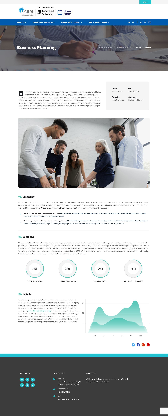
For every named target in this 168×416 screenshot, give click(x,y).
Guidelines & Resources (43, 22)
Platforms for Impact (98, 22)
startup (130, 47)
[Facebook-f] (27, 380)
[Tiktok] (27, 385)
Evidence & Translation (70, 22)
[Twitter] (22, 380)
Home (101, 47)
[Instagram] (22, 385)
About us (20, 22)
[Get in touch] (54, 389)
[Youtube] (33, 385)
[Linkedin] (33, 380)
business (120, 47)
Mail (59, 396)
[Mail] (54, 396)
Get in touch (63, 388)
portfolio (110, 47)
